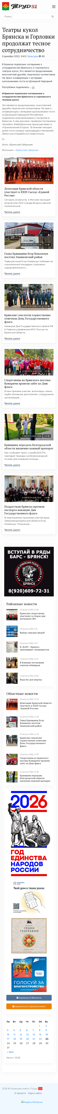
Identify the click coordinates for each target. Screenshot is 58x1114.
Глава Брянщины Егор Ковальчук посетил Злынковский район (26, 255)
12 (21, 1034)
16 (46, 1034)
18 (14, 1038)
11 (14, 1034)
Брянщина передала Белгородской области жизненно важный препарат (28, 446)
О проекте (20, 1093)
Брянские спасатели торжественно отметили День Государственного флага (27, 318)
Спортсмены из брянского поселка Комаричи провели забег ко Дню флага (27, 383)
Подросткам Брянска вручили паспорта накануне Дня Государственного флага (24, 510)
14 (34, 1034)
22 (40, 1038)
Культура (33, 56)
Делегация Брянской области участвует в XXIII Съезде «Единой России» (26, 192)
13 (27, 1034)
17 (8, 1038)
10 (8, 1034)
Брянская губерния (27, 150)
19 (21, 1038)
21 (34, 1038)
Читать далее (12, 212)
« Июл (10, 1052)
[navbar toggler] (54, 7)
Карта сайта (35, 1093)
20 (27, 1038)
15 (40, 1034)
